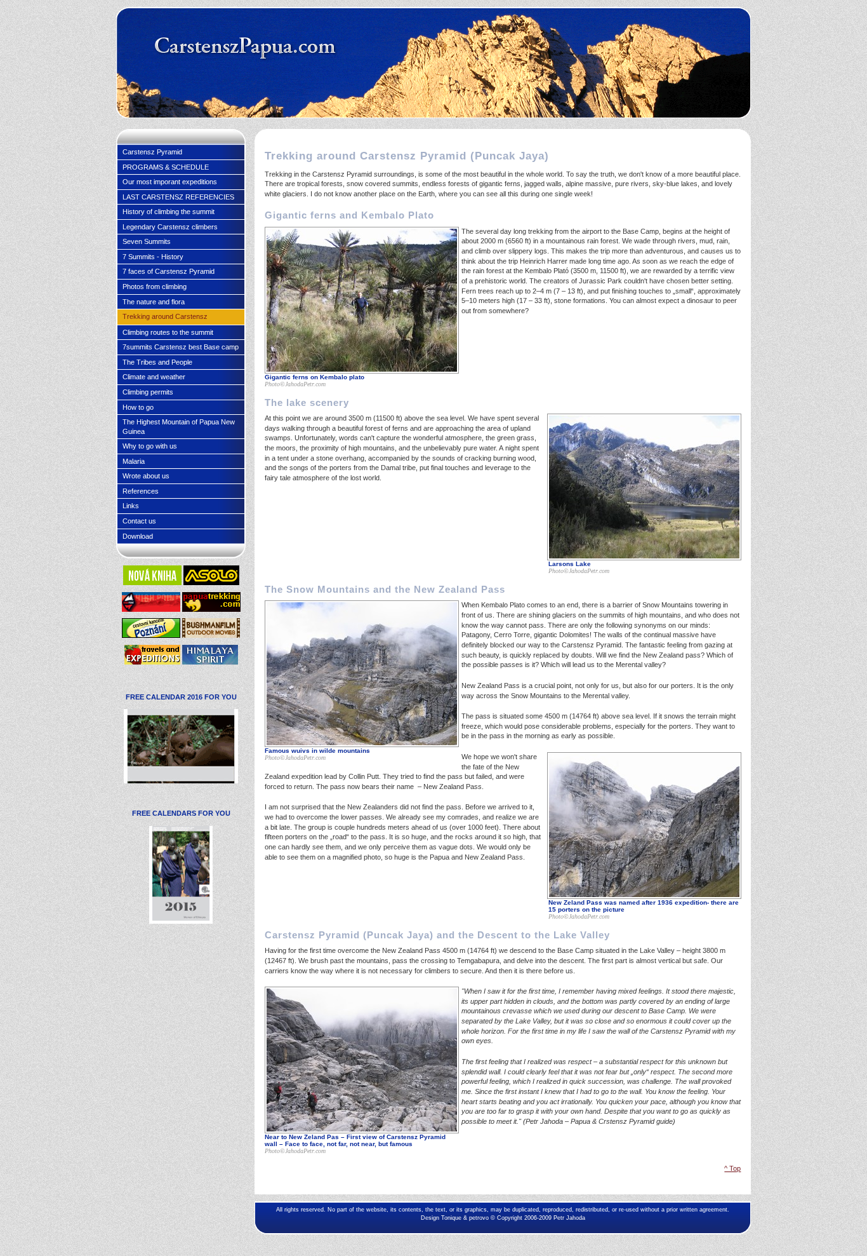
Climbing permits (147, 392)
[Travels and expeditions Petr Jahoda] (152, 662)
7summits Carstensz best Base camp (180, 347)
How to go (138, 407)
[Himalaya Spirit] (210, 662)
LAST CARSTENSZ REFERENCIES (178, 197)
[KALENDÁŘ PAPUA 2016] (181, 781)
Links (130, 506)
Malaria (133, 461)
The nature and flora (153, 302)
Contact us (139, 521)
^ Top (732, 1168)
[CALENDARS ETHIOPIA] (181, 921)
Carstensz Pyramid (152, 152)
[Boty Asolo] (211, 582)
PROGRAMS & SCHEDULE (165, 167)
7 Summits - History (152, 256)
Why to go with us (149, 446)
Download (137, 536)
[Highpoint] (151, 609)
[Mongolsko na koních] (152, 582)
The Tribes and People (157, 362)
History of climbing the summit (168, 211)
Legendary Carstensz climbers (170, 227)
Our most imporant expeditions (169, 182)
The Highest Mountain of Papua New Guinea (178, 426)
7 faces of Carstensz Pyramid (168, 271)
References (140, 491)
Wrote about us (145, 476)
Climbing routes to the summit (167, 332)
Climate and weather (153, 377)
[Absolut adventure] (211, 635)
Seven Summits (146, 241)
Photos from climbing (154, 286)
